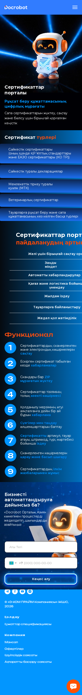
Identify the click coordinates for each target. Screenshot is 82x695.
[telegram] (7, 591)
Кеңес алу (41, 579)
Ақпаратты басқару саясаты (28, 661)
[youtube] (22, 591)
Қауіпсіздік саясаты (21, 655)
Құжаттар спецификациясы (28, 624)
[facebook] (15, 591)
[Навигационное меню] (74, 7)
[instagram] (30, 591)
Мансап (11, 642)
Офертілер (14, 648)
